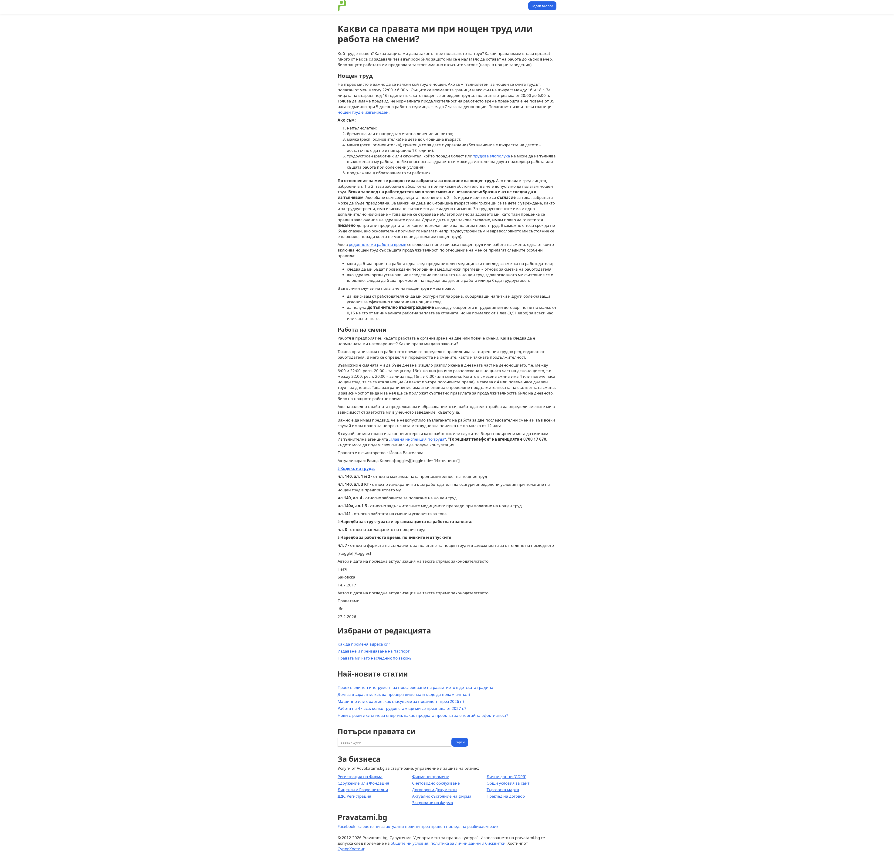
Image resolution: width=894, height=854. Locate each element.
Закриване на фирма (432, 802)
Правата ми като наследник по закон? (374, 658)
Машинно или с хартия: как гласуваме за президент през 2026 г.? (401, 701)
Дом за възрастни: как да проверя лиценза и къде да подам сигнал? (404, 694)
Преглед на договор (506, 796)
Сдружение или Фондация (363, 783)
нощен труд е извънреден (363, 112)
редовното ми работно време (377, 244)
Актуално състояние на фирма (441, 796)
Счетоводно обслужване (436, 783)
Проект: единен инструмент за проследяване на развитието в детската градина (415, 687)
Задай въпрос (542, 6)
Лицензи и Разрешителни (363, 789)
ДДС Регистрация (354, 796)
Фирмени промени (430, 776)
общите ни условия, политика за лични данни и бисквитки (448, 843)
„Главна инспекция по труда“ (417, 439)
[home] (342, 6)
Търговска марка (503, 789)
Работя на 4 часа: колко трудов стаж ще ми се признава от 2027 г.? (402, 708)
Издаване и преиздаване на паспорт (374, 651)
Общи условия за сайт (508, 783)
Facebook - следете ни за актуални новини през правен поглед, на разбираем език (418, 826)
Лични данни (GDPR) (506, 776)
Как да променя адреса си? (364, 644)
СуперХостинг (351, 848)
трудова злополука (491, 156)
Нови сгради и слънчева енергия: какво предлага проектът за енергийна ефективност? (423, 715)
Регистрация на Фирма (360, 776)
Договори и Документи (434, 789)
